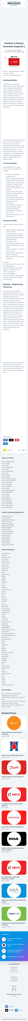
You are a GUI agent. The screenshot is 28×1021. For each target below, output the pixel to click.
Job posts (13, 51)
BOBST (3, 576)
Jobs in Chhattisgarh (7, 467)
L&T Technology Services (8, 633)
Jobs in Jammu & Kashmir (9, 480)
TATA (3, 669)
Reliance (4, 650)
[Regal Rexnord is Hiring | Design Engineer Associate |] (14, 914)
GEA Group (5, 605)
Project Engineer (6, 535)
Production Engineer (7, 533)
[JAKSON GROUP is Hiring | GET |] (4, 957)
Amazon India (5, 566)
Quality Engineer (6, 537)
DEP (3, 595)
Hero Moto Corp (6, 610)
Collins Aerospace (6, 589)
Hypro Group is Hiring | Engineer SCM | (12, 705)
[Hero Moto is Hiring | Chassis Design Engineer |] (14, 794)
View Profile (14, 996)
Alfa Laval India (6, 563)
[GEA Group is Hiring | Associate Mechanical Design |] (14, 891)
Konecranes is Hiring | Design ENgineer (13, 827)
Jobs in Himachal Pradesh (9, 479)
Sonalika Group (6, 667)
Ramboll (4, 648)
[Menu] (3, 3)
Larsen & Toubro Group (8, 629)
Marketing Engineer (7, 527)
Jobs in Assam (6, 463)
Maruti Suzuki (5, 637)
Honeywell (4, 618)
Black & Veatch (6, 574)
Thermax (4, 671)
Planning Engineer (6, 529)
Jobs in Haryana (6, 477)
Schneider (4, 660)
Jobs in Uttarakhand (7, 503)
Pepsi (3, 643)
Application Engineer (7, 516)
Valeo (3, 677)
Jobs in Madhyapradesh (8, 490)
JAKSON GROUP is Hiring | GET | (11, 697)
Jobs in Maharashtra (7, 492)
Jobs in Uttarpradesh (7, 505)
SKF (3, 664)
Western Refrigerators (7, 685)
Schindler (4, 658)
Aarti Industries (6, 553)
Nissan (3, 641)
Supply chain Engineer (8, 544)
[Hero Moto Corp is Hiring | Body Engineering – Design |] (14, 868)
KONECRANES (5, 627)
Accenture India (6, 557)
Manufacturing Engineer (8, 525)
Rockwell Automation (7, 652)
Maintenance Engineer (8, 523)
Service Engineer (6, 542)
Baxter (3, 572)
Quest (3, 646)
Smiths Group (5, 666)
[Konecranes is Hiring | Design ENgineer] (14, 818)
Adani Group (5, 561)
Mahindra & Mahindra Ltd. (9, 635)
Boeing (3, 578)
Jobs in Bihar (5, 465)
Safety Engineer (6, 539)
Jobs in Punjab (6, 496)
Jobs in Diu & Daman (7, 471)
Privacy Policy (14, 971)
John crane (5, 620)
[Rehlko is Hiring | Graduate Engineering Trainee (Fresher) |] (14, 839)
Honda (3, 616)
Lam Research (5, 631)
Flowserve (4, 599)
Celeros (4, 586)
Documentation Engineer (8, 520)
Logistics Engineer (7, 522)
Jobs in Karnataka (6, 486)
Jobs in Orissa (5, 494)
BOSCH (4, 580)
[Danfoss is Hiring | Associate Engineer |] (14, 767)
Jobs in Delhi (5, 469)
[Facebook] (5, 440)
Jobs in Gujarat (6, 475)
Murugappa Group (7, 639)
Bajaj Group (5, 570)
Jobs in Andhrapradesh (8, 461)
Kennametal (5, 624)
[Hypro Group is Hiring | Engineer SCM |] (14, 746)
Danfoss (4, 593)
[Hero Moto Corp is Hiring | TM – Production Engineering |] (4, 951)
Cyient (3, 591)
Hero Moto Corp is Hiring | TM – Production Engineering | (15, 951)
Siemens (4, 662)
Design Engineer (6, 518)
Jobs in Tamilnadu (6, 499)
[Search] (24, 3)
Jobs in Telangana (6, 501)
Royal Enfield (5, 656)
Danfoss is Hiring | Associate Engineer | (13, 776)
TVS (3, 675)
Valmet (3, 679)
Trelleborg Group (6, 673)
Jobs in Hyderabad (7, 484)
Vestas (3, 681)
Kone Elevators (6, 626)
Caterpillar (4, 582)
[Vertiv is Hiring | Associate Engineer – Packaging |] (14, 723)
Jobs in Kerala (5, 488)
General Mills (5, 606)
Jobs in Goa (5, 473)
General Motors (6, 608)
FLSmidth (4, 601)
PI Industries (5, 645)
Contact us (14, 969)
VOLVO (3, 683)
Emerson (4, 597)
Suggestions (14, 967)
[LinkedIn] (5, 443)
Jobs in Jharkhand (7, 482)
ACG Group (5, 559)
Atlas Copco (5, 568)
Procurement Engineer (8, 531)
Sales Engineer (6, 541)
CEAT (3, 584)
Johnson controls (6, 622)
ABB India (4, 555)
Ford (3, 603)
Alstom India (5, 565)
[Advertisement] (14, 22)
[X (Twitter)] (11, 440)
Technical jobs (20, 51)
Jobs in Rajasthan (6, 498)
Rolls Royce (5, 654)
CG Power (4, 587)
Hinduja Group (5, 612)
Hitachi (3, 614)
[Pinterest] (17, 440)
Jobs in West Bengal (7, 507)
